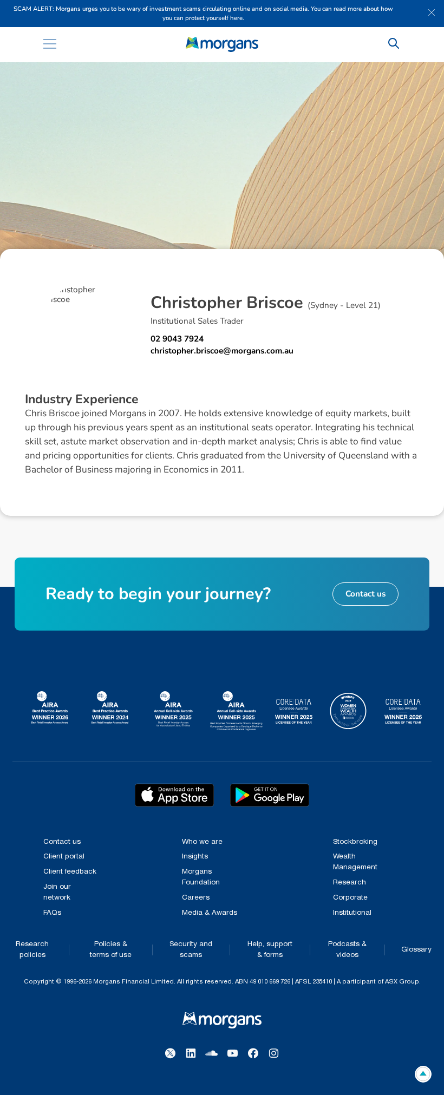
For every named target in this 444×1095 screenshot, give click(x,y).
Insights (195, 856)
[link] (222, 44)
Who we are (202, 841)
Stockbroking (355, 841)
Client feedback (69, 871)
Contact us (62, 841)
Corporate (350, 897)
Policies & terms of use (111, 950)
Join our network (57, 892)
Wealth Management (355, 862)
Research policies (32, 950)
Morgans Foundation (201, 877)
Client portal (63, 856)
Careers (196, 897)
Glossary (416, 949)
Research (349, 882)
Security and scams (190, 950)
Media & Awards (209, 912)
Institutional (352, 912)
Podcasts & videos (347, 950)
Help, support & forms (269, 950)
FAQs (52, 912)
